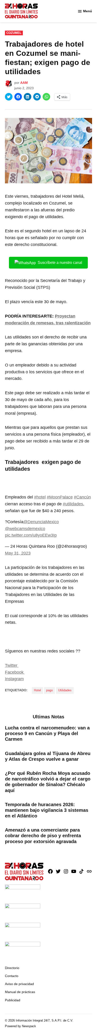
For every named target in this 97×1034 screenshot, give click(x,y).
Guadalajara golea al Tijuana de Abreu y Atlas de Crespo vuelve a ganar (47, 756)
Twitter (12, 665)
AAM (24, 82)
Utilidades (65, 690)
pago (49, 690)
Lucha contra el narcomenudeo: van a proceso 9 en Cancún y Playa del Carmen (47, 733)
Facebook (15, 672)
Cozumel (13, 33)
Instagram (14, 678)
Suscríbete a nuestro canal (60, 263)
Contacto (11, 976)
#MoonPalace (60, 497)
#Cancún (82, 497)
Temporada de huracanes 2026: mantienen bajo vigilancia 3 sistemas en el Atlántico (46, 810)
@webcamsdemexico (25, 528)
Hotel (37, 690)
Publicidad (12, 1000)
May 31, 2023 (18, 553)
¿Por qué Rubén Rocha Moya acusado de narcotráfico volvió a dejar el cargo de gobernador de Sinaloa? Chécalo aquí (47, 782)
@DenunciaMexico (41, 521)
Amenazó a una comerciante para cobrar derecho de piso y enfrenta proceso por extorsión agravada (43, 835)
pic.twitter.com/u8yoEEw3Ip (31, 535)
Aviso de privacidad (19, 984)
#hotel (40, 497)
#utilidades (73, 504)
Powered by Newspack (20, 1026)
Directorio (12, 968)
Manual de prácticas (20, 992)
